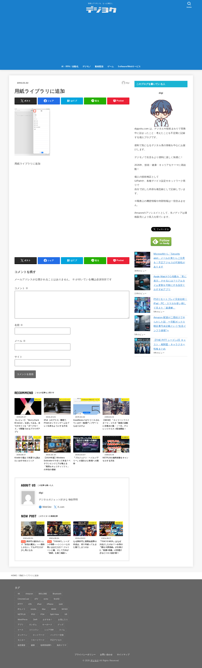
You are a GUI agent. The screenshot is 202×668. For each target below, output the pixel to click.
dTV (36, 599)
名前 (19, 325)
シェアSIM (49, 630)
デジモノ (87, 66)
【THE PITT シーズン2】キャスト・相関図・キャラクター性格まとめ (170, 344)
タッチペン (22, 635)
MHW (53, 609)
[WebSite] (45, 507)
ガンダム (33, 624)
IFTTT (20, 604)
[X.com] (59, 507)
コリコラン (34, 630)
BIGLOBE (43, 594)
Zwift (35, 619)
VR (66, 614)
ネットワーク (39, 635)
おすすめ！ (48, 619)
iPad (39, 604)
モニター (21, 640)
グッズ (60, 624)
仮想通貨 (21, 645)
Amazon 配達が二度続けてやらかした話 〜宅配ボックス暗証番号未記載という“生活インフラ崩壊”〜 (170, 324)
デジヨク (94, 660)
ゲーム (110, 66)
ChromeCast (23, 599)
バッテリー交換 (57, 635)
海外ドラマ (62, 645)
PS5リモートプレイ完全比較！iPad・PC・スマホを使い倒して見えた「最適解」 (170, 303)
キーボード (47, 624)
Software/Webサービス (129, 66)
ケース (21, 630)
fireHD (57, 599)
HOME (14, 575)
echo (46, 599)
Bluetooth (57, 594)
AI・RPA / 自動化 (69, 66)
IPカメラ (21, 609)
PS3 (33, 614)
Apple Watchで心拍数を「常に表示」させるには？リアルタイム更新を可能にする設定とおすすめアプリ (170, 283)
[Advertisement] (101, 40)
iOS (30, 604)
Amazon (29, 594)
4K (19, 594)
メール (20, 340)
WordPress (23, 619)
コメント (21, 288)
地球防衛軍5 (45, 645)
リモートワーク (38, 640)
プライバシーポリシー (85, 654)
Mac (44, 609)
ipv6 (61, 604)
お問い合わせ (106, 654)
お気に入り (63, 619)
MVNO (65, 609)
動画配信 (99, 66)
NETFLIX (22, 614)
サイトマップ (123, 654)
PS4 (42, 614)
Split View (54, 614)
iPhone (50, 604)
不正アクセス (56, 640)
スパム (62, 630)
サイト (18, 356)
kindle (33, 609)
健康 (33, 645)
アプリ (21, 624)
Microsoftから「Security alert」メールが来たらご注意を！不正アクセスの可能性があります (169, 260)
